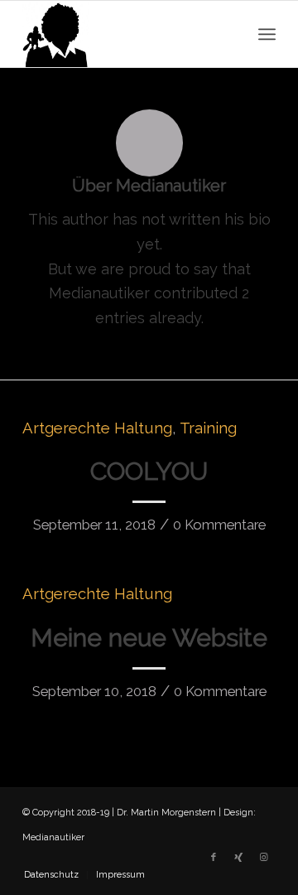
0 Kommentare (219, 524)
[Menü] (267, 34)
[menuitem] (51, 875)
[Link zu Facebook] (213, 857)
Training (208, 427)
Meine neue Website (149, 637)
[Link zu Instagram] (263, 857)
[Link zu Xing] (238, 857)
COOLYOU (149, 471)
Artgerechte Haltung (97, 427)
